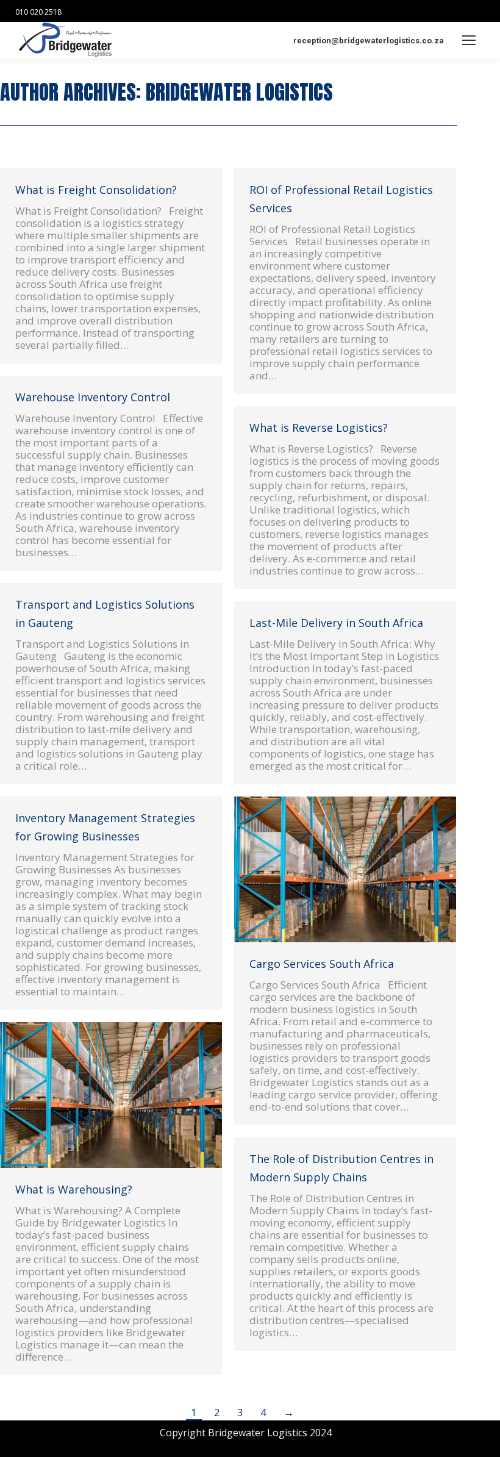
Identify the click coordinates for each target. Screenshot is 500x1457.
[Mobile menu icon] (469, 40)
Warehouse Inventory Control (92, 397)
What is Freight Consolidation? (96, 189)
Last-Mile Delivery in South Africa (336, 622)
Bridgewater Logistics (239, 91)
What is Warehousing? (73, 1189)
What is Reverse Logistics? (318, 427)
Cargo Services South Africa (321, 963)
